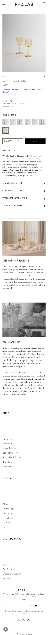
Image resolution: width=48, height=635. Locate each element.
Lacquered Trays (11, 453)
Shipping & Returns (12, 206)
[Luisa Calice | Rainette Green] (42, 122)
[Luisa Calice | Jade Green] (28, 122)
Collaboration (9, 514)
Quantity (8, 141)
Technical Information (14, 198)
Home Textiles (9, 448)
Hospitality (8, 518)
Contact (6, 565)
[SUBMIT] (43, 606)
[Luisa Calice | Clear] (13, 122)
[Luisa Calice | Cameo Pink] (5, 122)
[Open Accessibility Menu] (5, 629)
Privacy (6, 579)
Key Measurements (12, 183)
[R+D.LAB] (24, 4)
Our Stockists (9, 569)
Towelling (7, 462)
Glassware (7, 444)
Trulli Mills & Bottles (12, 458)
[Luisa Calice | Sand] (5, 131)
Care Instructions (12, 191)
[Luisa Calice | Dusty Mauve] (20, 122)
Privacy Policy (30, 611)
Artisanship (8, 509)
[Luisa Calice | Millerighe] (35, 122)
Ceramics (7, 439)
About (6, 504)
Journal (6, 523)
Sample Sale (8, 467)
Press (5, 527)
